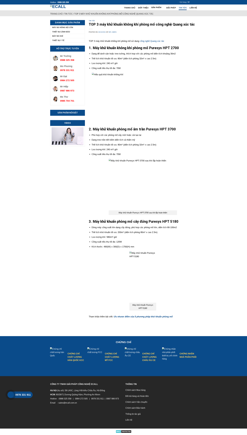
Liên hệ (128, 420)
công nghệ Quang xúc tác (152, 41)
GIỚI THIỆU (143, 8)
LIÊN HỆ (193, 8)
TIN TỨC (183, 8)
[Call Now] (10, 395)
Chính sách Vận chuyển (136, 402)
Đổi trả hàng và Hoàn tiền (137, 396)
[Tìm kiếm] (196, 2)
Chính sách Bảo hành (135, 408)
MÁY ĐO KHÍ (57, 36)
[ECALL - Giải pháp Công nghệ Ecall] (63, 7)
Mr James (112, 32)
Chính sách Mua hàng (135, 390)
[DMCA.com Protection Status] (123, 431)
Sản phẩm (156, 7)
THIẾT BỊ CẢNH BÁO (61, 32)
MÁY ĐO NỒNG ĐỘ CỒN (62, 27)
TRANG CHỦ (129, 8)
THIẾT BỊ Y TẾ (58, 40)
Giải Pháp (171, 8)
